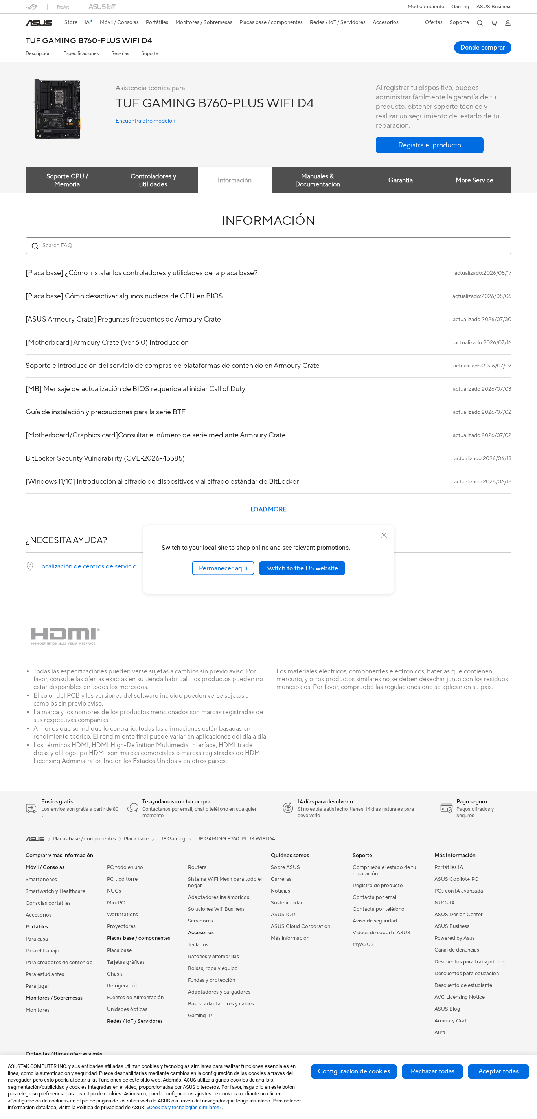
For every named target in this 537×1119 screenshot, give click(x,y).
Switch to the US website (302, 568)
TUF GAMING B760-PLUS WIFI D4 (89, 41)
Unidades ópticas (127, 1009)
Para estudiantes (45, 974)
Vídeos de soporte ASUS (381, 933)
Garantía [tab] (400, 180)
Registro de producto (378, 885)
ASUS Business (493, 7)
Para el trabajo (42, 951)
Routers (197, 867)
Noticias (280, 891)
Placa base (119, 950)
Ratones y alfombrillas (213, 957)
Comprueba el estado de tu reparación (384, 870)
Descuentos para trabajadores (469, 962)
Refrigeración (122, 986)
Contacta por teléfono (379, 909)
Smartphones (41, 879)
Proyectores (121, 926)
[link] (39, 23)
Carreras (281, 879)
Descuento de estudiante (463, 985)
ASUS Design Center (458, 914)
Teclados (198, 945)
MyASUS (363, 944)
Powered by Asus (454, 938)
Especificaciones (81, 54)
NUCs (114, 891)
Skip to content (30, 24)
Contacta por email (375, 897)
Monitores (38, 1010)
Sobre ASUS (285, 867)
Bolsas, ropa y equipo (213, 968)
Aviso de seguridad (375, 921)
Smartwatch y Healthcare (55, 891)
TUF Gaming (171, 839)
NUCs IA (444, 903)
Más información (290, 938)
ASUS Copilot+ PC (456, 879)
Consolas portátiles (48, 903)
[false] (430, 145)
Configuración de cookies (354, 1071)
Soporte (150, 54)
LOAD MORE (268, 509)
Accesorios (38, 915)
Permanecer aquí (223, 568)
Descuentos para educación (466, 973)
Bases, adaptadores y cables (221, 1004)
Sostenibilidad (287, 903)
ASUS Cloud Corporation (300, 926)
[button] (460, 6)
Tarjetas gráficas (126, 962)
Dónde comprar (482, 47)
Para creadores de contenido (59, 962)
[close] (384, 535)
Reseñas (120, 54)
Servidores (200, 921)
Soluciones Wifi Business (216, 909)
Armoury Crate (451, 1021)
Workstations (122, 914)
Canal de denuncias (456, 950)
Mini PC (116, 903)
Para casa (37, 939)
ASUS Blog (447, 1009)
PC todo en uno (125, 867)
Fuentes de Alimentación (135, 997)
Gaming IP (200, 1015)
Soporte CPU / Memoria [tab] (67, 180)
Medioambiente (426, 7)
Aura (439, 1032)
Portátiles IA (448, 867)
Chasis (115, 974)
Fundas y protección (211, 980)
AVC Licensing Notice (459, 997)
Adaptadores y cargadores (219, 992)
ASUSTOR (283, 914)
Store (70, 22)
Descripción (38, 54)
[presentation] (30, 566)
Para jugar (37, 986)
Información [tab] (235, 180)
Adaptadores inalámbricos (218, 897)
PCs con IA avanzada (458, 891)
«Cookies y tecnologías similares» (184, 1107)
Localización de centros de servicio (87, 566)
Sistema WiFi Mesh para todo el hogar (225, 882)
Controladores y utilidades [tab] (153, 180)
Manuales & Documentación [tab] (317, 180)
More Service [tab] (474, 180)
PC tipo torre (122, 879)
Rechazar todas (432, 1071)
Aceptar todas (498, 1071)
